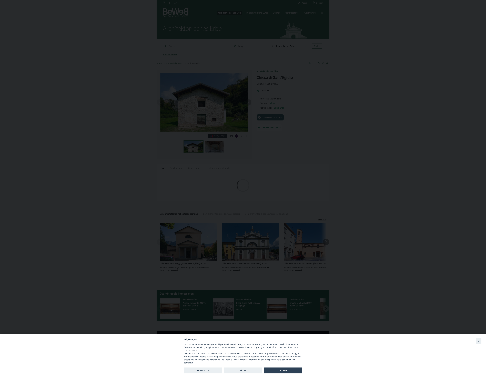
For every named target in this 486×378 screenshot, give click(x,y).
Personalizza (203, 370)
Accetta (283, 370)
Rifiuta (243, 370)
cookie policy (288, 359)
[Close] (478, 341)
